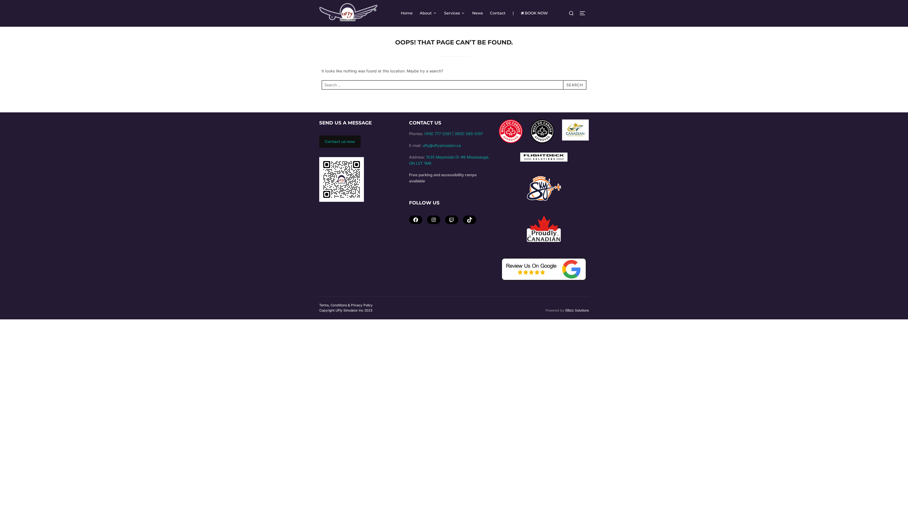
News (477, 13)
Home (407, 13)
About (426, 13)
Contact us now (340, 141)
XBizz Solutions (577, 310)
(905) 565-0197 (469, 133)
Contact (498, 13)
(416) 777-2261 (437, 133)
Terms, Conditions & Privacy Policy (346, 305)
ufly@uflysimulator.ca (442, 145)
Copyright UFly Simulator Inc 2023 (345, 310)
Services (452, 13)
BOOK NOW (536, 13)
